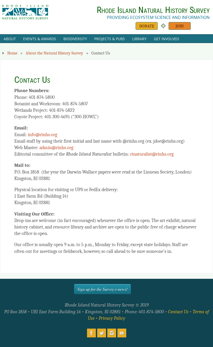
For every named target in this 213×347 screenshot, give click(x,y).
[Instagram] (111, 333)
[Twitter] (101, 333)
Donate (146, 26)
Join (180, 26)
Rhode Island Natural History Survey (153, 10)
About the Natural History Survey (54, 53)
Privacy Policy (112, 318)
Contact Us (178, 312)
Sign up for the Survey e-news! (102, 289)
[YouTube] (121, 333)
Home (12, 53)
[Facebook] (91, 333)
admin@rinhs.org (56, 147)
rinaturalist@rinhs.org (152, 154)
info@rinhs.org (42, 134)
